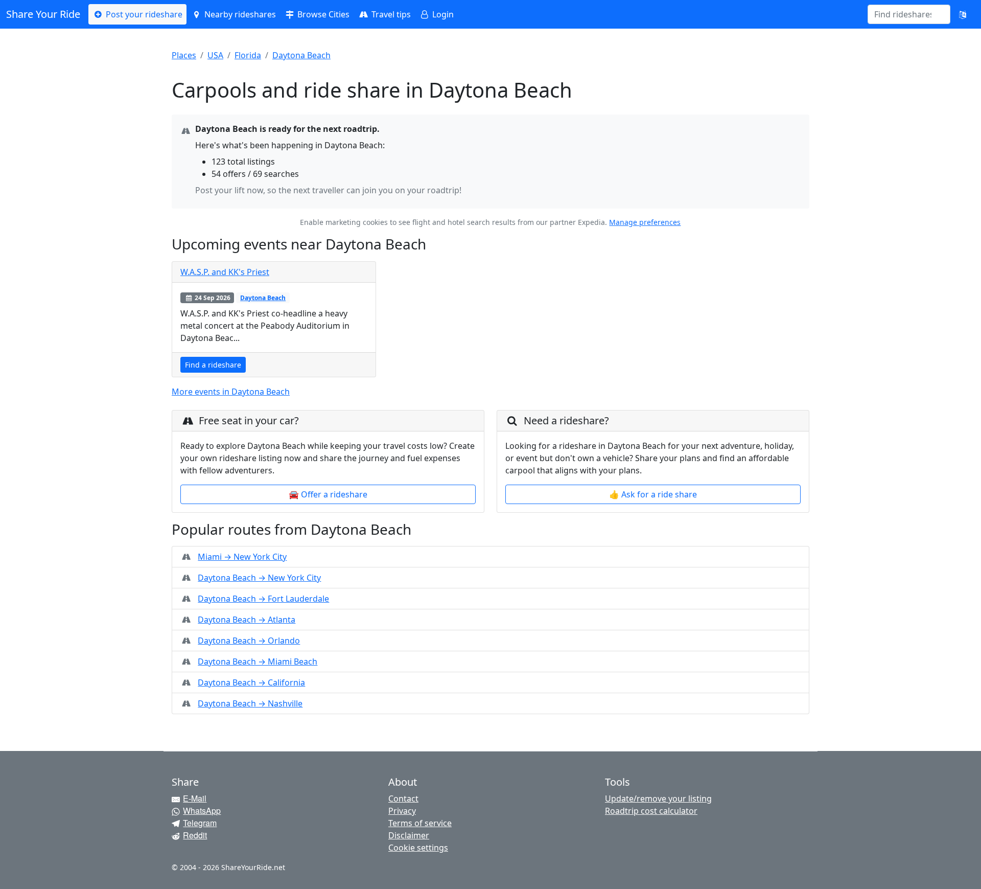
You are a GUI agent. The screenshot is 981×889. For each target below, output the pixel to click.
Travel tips (390, 14)
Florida (248, 55)
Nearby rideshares (239, 14)
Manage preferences (645, 222)
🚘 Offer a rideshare (328, 494)
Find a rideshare (213, 365)
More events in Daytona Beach (231, 391)
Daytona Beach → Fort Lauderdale (263, 598)
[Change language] (962, 14)
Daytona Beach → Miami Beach (257, 661)
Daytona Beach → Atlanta (246, 619)
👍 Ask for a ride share (653, 494)
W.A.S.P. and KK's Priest (224, 272)
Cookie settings (418, 847)
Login (442, 14)
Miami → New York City (242, 556)
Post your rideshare (143, 14)
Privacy (402, 810)
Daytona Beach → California (251, 682)
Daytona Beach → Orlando (249, 640)
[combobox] (902, 14)
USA (215, 55)
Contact (403, 798)
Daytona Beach (301, 55)
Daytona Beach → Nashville (250, 703)
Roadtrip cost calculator (651, 810)
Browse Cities (322, 14)
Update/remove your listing (658, 798)
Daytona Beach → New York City (259, 577)
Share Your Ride (43, 14)
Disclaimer (408, 835)
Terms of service (420, 823)
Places (184, 55)
